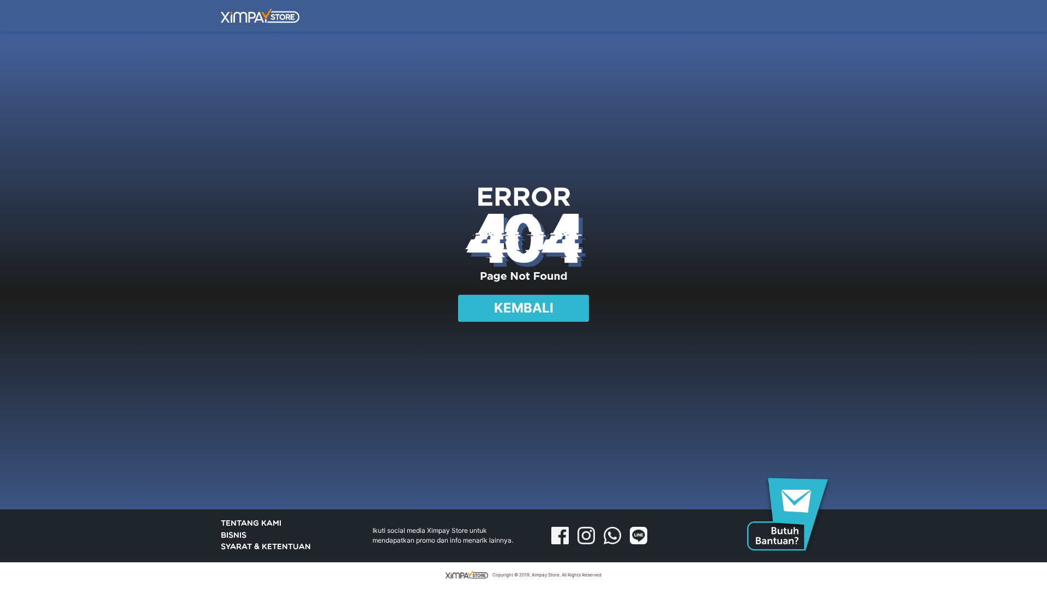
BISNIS (233, 536)
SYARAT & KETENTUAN (266, 547)
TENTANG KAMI (251, 524)
